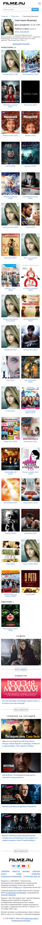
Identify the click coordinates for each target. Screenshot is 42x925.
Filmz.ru (17, 887)
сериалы (36, 871)
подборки (36, 874)
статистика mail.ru (31, 876)
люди (19, 874)
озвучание (24, 32)
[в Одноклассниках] (28, 866)
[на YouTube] (23, 866)
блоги (3, 874)
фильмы (26, 871)
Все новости (21, 710)
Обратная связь (31, 918)
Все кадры (21, 669)
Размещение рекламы (21, 921)
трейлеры (5, 871)
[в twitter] (18, 866)
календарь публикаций (11, 876)
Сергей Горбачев (8, 895)
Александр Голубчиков (16, 893)
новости (16, 871)
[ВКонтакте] (14, 866)
